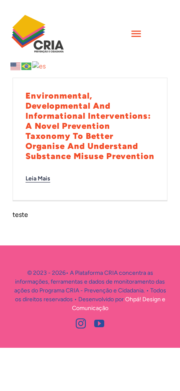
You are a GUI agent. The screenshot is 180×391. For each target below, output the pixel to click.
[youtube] (99, 323)
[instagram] (81, 323)
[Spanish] (39, 66)
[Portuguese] (26, 66)
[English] (15, 66)
